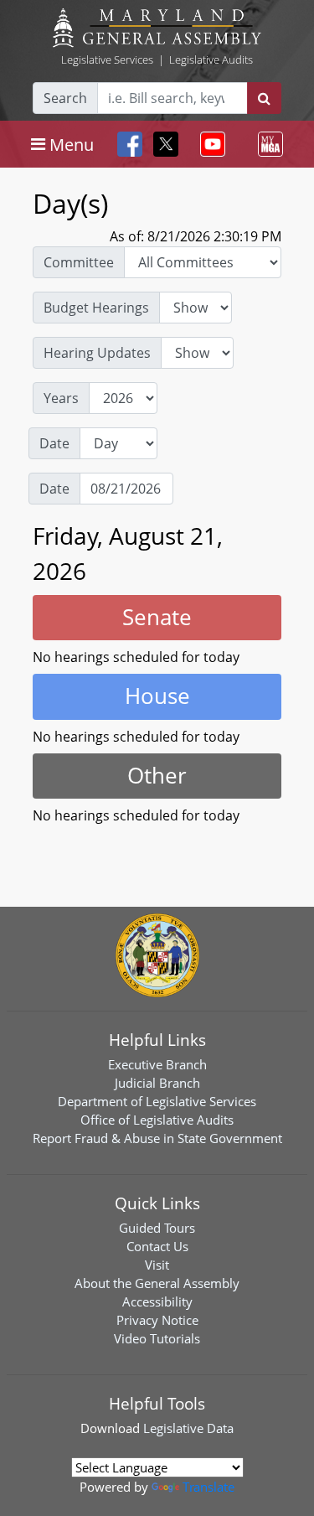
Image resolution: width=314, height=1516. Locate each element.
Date (54, 443)
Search (65, 98)
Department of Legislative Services (157, 1101)
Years (61, 398)
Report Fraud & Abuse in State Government (157, 1138)
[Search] (264, 98)
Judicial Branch (157, 1082)
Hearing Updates (97, 353)
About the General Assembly (157, 1283)
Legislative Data (188, 1428)
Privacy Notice (157, 1320)
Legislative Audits (211, 59)
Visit (157, 1264)
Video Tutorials (157, 1338)
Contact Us (157, 1246)
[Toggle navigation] (209, 144)
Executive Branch (157, 1064)
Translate (208, 1486)
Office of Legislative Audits (157, 1119)
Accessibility (157, 1301)
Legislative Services (107, 59)
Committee (79, 262)
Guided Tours (157, 1227)
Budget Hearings (96, 307)
